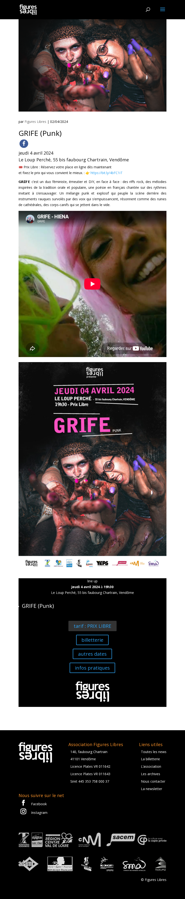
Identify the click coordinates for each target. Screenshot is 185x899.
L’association (151, 766)
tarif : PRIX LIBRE (92, 626)
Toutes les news (153, 751)
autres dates (92, 654)
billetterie (92, 640)
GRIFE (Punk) (38, 606)
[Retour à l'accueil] (28, 9)
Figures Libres (35, 121)
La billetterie (150, 759)
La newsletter (151, 788)
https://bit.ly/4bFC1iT (107, 172)
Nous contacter (153, 781)
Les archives (150, 774)
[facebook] (24, 143)
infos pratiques (92, 668)
